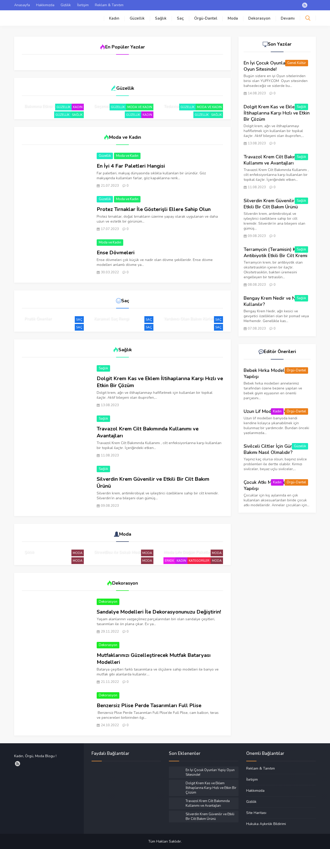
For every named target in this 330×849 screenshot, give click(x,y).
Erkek (169, 561)
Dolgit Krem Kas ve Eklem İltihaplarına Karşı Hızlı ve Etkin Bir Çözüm (160, 382)
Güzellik (137, 18)
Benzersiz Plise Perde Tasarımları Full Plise (149, 705)
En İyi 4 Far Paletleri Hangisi (131, 165)
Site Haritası (256, 812)
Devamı (288, 18)
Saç (180, 18)
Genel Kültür (296, 63)
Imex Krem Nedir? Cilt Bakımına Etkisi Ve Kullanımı (50, 104)
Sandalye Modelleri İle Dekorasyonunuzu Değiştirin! (159, 611)
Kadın (114, 18)
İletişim (83, 5)
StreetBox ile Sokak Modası (119, 552)
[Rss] (304, 5)
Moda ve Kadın (139, 107)
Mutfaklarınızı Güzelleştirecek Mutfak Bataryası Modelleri (154, 659)
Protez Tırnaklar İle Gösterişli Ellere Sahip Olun (154, 209)
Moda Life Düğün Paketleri (188, 552)
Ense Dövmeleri (116, 252)
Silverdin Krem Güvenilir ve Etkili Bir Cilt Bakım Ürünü (153, 482)
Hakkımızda (45, 5)
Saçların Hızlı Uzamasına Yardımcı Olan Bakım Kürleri (189, 316)
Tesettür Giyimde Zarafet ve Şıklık (50, 549)
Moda (233, 18)
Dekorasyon (259, 18)
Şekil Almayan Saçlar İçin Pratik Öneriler (48, 316)
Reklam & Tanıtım (109, 5)
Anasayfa (22, 5)
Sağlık (161, 18)
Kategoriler (199, 561)
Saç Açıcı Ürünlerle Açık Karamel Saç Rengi (116, 316)
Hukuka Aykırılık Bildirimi (266, 823)
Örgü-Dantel (205, 18)
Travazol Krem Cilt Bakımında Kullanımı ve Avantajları (148, 432)
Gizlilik (66, 5)
